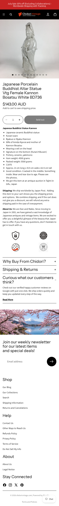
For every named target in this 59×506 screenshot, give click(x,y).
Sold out (40, 119)
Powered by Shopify (41, 495)
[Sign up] (51, 361)
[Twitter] (16, 485)
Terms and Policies (29, 502)
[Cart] (55, 14)
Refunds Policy (10, 433)
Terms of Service (10, 443)
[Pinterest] (22, 485)
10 (40, 74)
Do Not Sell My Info (12, 449)
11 (43, 74)
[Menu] (4, 14)
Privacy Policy (9, 438)
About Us (7, 464)
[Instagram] (10, 485)
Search (6, 397)
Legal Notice (9, 469)
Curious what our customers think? (28, 279)
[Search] (10, 14)
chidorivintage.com (24, 495)
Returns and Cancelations (15, 407)
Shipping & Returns (20, 269)
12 (46, 74)
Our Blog (7, 387)
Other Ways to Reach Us (14, 428)
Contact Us (8, 423)
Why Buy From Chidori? (24, 261)
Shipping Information (13, 402)
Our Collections (10, 392)
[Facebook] (5, 485)
